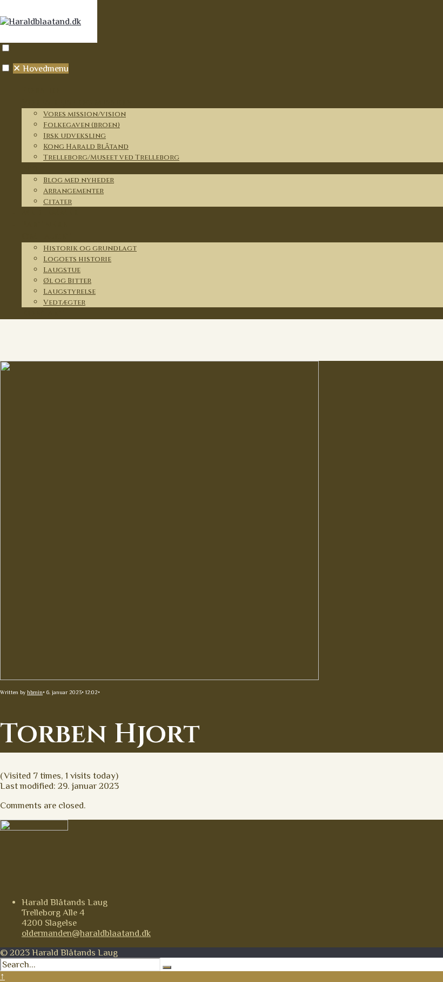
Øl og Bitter (67, 281)
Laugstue (61, 270)
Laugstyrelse (69, 291)
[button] (5, 47)
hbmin (35, 692)
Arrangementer (73, 191)
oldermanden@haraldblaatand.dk (86, 933)
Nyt (31, 168)
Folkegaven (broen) (81, 125)
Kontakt (43, 313)
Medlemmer (50, 213)
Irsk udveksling (74, 136)
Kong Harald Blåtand (86, 146)
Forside (41, 90)
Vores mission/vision (84, 114)
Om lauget (47, 236)
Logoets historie (77, 259)
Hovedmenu (41, 68)
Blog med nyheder (78, 180)
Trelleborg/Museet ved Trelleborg (111, 157)
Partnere (44, 224)
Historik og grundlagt (90, 248)
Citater (57, 202)
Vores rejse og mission (77, 102)
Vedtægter (64, 302)
